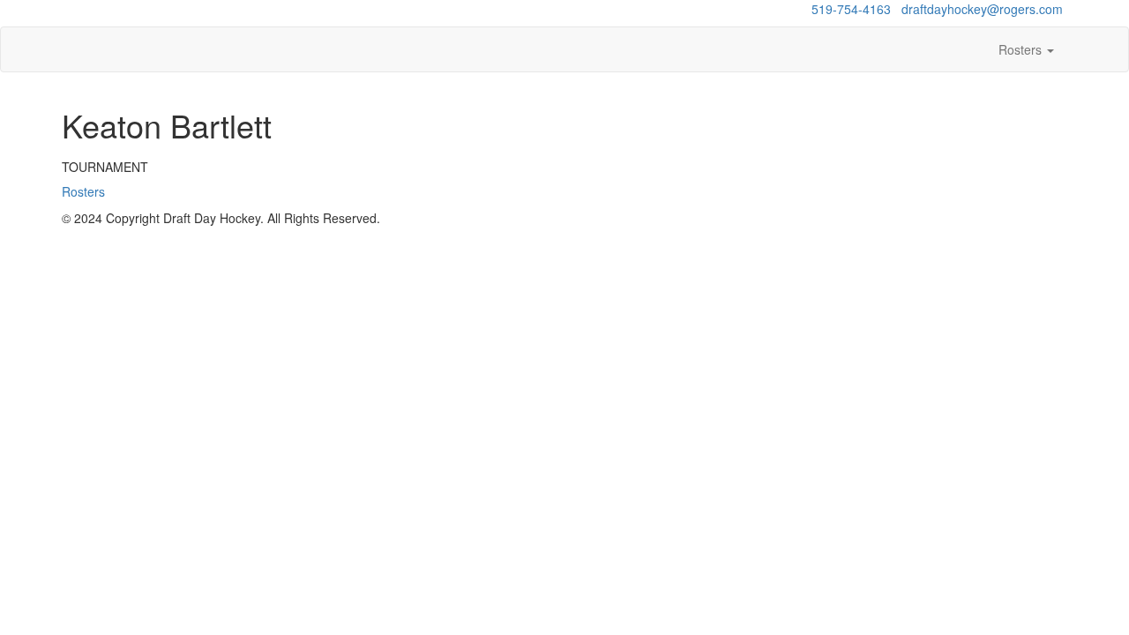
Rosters (1021, 49)
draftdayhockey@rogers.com (982, 9)
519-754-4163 (851, 9)
